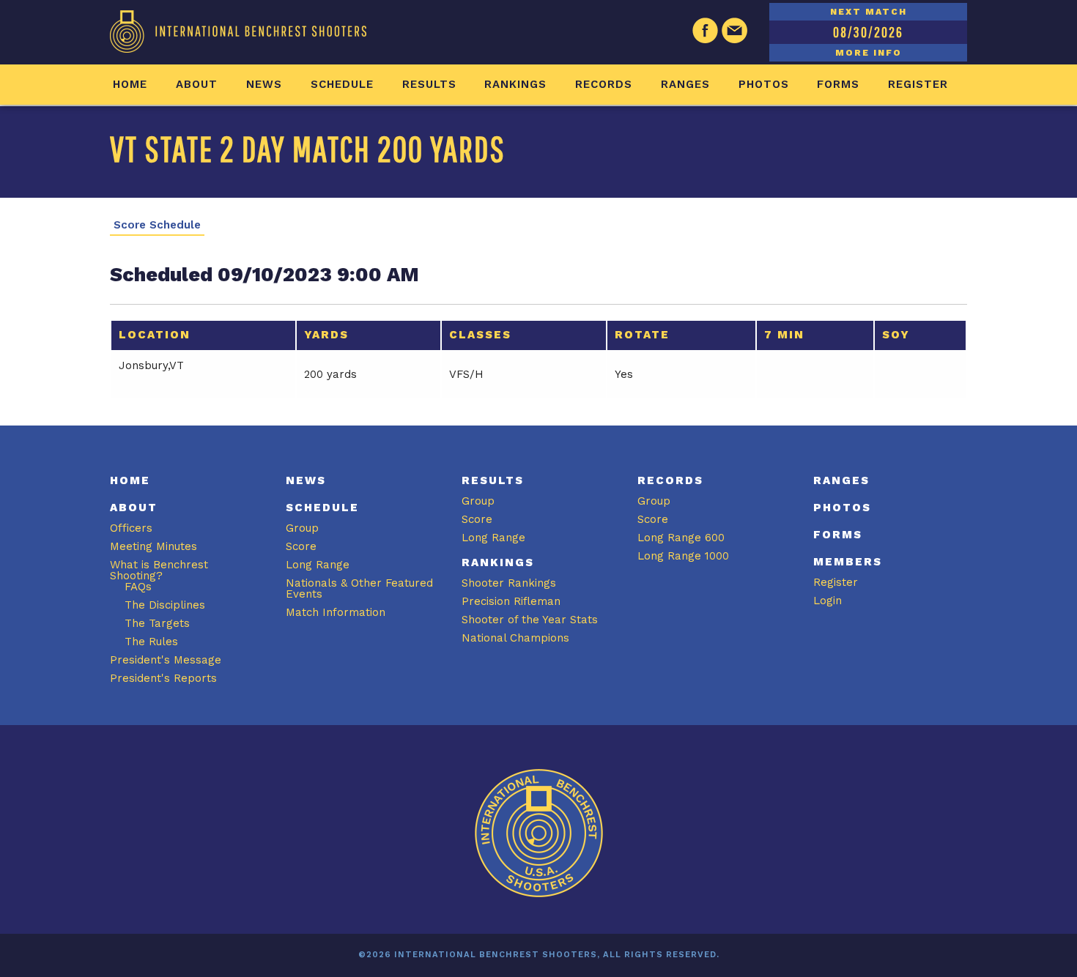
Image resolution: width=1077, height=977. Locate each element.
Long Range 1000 (683, 555)
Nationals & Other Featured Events (359, 588)
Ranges (685, 84)
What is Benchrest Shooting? (159, 570)
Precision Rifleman (511, 601)
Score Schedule (157, 225)
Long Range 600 (681, 537)
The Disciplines (165, 605)
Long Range (317, 564)
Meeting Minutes (153, 546)
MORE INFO (868, 53)
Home (130, 84)
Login (827, 600)
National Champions (515, 637)
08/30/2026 (868, 31)
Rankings (515, 84)
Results (429, 84)
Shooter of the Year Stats (530, 619)
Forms (838, 84)
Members (847, 561)
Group (302, 528)
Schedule (342, 84)
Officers (131, 528)
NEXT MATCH (868, 12)
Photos (764, 84)
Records (603, 84)
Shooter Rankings (509, 583)
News (264, 84)
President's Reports (163, 678)
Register (918, 84)
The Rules (151, 641)
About (197, 84)
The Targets (157, 623)
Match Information (335, 612)
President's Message (165, 659)
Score (301, 546)
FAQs (138, 586)
